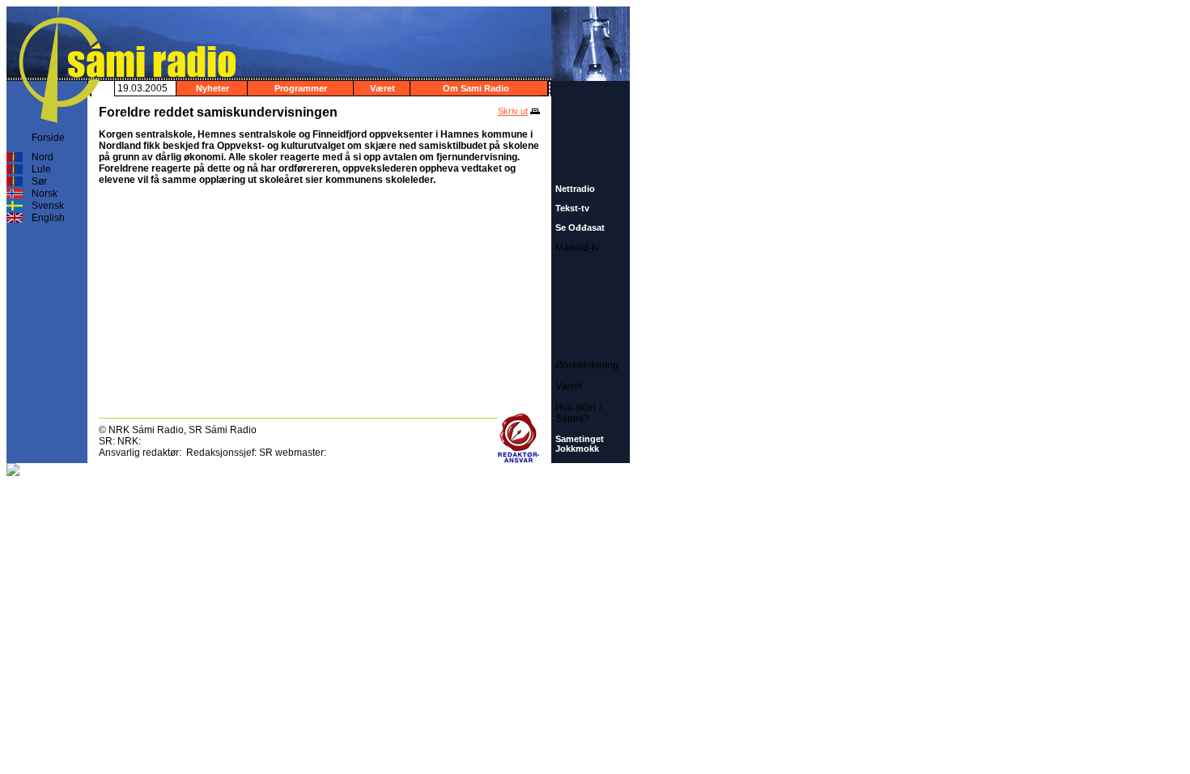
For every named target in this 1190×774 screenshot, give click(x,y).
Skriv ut (513, 111)
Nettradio (575, 189)
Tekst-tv (572, 208)
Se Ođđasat (580, 227)
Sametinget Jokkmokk (579, 443)
